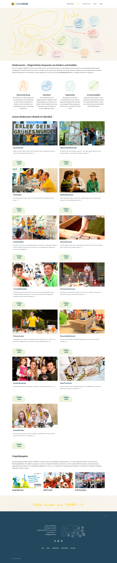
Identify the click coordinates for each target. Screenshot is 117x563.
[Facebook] (55, 541)
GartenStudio (18, 148)
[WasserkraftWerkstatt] (82, 133)
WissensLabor (18, 336)
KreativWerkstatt (19, 383)
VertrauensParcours (67, 289)
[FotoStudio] (35, 180)
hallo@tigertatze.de (50, 534)
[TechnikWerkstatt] (35, 274)
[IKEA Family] (58, 480)
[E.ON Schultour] (90, 480)
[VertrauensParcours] (82, 274)
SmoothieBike (18, 242)
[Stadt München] (27, 480)
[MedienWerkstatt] (82, 180)
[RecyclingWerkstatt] (82, 322)
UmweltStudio (18, 430)
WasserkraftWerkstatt (68, 148)
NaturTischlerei (66, 383)
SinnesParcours (66, 242)
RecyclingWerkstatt (67, 336)
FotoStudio (17, 195)
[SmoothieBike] (35, 227)
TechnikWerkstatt (20, 289)
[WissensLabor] (35, 322)
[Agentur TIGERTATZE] (19, 4)
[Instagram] (58, 541)
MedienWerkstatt (66, 195)
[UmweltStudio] (35, 416)
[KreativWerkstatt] (35, 369)
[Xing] (61, 541)
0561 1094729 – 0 (51, 532)
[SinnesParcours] (82, 227)
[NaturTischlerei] (82, 369)
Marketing (63, 72)
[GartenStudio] (35, 133)
